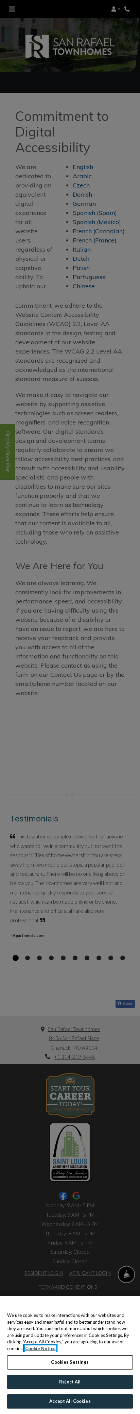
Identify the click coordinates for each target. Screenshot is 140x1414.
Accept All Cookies (69, 1401)
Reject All (70, 1381)
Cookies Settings (70, 1362)
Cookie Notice (40, 1348)
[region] (70, 1355)
